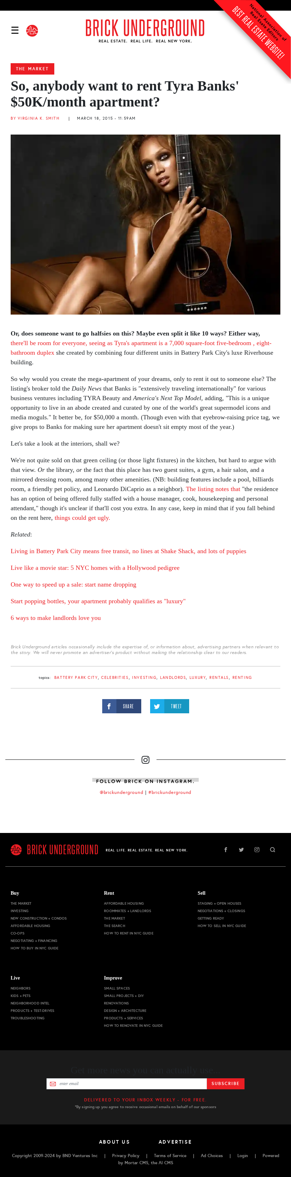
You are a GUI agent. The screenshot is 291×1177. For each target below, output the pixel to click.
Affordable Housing (30, 925)
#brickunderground (170, 792)
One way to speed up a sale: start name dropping (73, 584)
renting (242, 677)
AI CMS (166, 1163)
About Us (114, 1142)
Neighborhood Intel (30, 1003)
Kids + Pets (21, 995)
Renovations (116, 1003)
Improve (113, 978)
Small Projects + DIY (124, 995)
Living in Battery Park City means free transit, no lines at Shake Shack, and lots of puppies (128, 551)
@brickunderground (122, 792)
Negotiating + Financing (34, 940)
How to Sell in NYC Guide (222, 925)
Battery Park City (76, 677)
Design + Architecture (125, 1010)
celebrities (114, 677)
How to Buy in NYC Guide (34, 948)
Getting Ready (211, 918)
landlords (173, 677)
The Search (114, 925)
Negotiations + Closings (221, 911)
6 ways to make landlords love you (56, 617)
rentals (219, 677)
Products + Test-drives (32, 1010)
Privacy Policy (125, 1156)
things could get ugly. (82, 517)
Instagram (256, 849)
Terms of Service (170, 1156)
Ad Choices (212, 1156)
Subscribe (226, 1083)
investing (144, 677)
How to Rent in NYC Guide (128, 933)
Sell (201, 893)
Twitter (241, 849)
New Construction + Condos (39, 918)
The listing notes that (212, 488)
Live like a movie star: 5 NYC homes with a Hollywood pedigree (95, 567)
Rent (109, 893)
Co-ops (17, 933)
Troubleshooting (27, 1018)
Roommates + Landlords (127, 911)
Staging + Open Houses (220, 903)
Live (15, 978)
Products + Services (123, 1018)
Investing (19, 911)
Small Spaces (117, 988)
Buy (15, 893)
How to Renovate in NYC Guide (133, 1025)
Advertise (175, 1142)
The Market (32, 69)
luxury (198, 677)
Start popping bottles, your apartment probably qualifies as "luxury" (98, 601)
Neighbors (21, 988)
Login (242, 1156)
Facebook (225, 849)
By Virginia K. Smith (35, 118)
